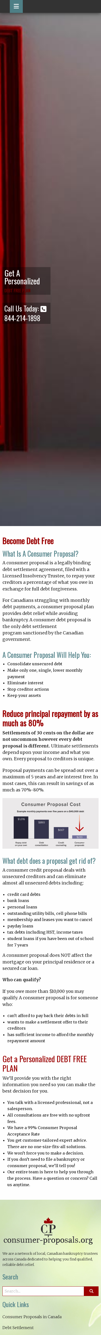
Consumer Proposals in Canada (32, 1316)
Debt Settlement (18, 1327)
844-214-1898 (22, 318)
